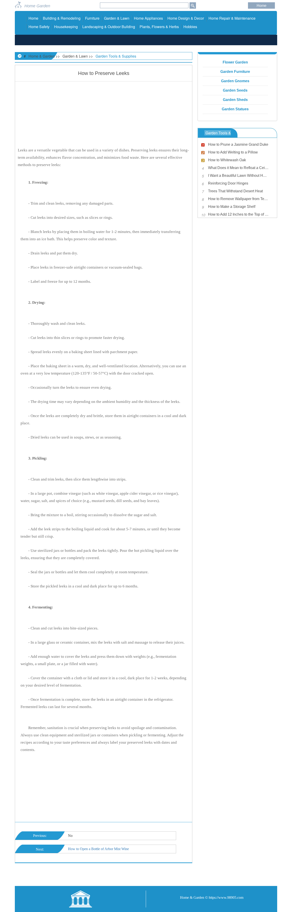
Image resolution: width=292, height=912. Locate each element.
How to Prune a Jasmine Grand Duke (238, 144)
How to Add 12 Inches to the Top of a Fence (238, 214)
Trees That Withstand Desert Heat (235, 191)
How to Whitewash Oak (227, 160)
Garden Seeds (235, 90)
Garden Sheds (235, 100)
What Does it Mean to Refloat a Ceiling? (238, 168)
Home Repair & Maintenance (232, 18)
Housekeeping (66, 26)
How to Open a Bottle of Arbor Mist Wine (98, 849)
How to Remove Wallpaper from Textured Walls (238, 199)
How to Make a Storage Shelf (231, 207)
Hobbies (190, 26)
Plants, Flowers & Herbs (159, 26)
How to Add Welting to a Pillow (233, 152)
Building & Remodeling (62, 18)
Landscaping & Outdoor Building (108, 26)
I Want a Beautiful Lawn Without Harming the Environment (238, 175)
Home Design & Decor (185, 18)
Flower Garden (235, 62)
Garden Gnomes (235, 81)
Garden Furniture (235, 72)
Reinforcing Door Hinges (228, 183)
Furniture (92, 18)
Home (261, 6)
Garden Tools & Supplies (116, 56)
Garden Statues (235, 109)
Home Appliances (148, 18)
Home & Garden (42, 56)
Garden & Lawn (116, 18)
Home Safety (39, 26)
